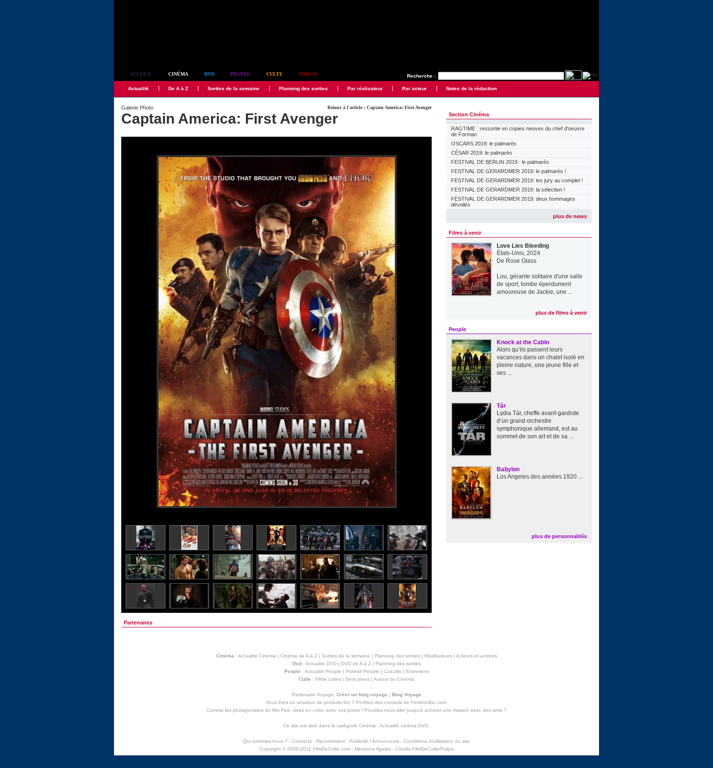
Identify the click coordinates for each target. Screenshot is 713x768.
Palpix (447, 749)
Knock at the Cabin (523, 342)
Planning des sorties (303, 88)
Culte (274, 74)
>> (418, 332)
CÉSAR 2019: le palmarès (481, 153)
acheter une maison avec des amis (463, 710)
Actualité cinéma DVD (404, 725)
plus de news (570, 216)
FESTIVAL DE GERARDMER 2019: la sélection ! (508, 189)
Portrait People (362, 671)
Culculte (393, 671)
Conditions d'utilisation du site (437, 741)
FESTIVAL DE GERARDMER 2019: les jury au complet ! (517, 180)
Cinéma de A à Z (298, 655)
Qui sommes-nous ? (265, 741)
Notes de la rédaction (471, 88)
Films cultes (328, 679)
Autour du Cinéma (393, 679)
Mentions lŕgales (373, 749)
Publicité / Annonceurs (374, 741)
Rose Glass (521, 260)
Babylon (508, 469)
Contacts (302, 741)
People (240, 74)
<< (135, 332)
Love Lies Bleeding (523, 245)
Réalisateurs (438, 655)
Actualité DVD (321, 663)
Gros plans (357, 679)
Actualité (138, 88)
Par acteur (414, 88)
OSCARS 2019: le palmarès (484, 143)
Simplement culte (167, 47)
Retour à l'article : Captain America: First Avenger (379, 107)
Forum (308, 74)
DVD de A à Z (356, 663)
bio (346, 702)
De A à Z (178, 88)
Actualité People (323, 671)
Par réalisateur (365, 88)
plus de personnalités (559, 536)
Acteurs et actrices (476, 655)
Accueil (141, 74)
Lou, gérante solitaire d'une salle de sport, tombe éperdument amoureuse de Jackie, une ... (540, 284)
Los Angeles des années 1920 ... (540, 476)
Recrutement (330, 741)
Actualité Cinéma (257, 655)
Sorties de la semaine (233, 88)
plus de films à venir (561, 313)
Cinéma (178, 74)
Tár (501, 405)
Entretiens (417, 671)
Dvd (209, 74)
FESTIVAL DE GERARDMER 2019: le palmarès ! (508, 171)
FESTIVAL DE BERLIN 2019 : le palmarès (500, 162)
